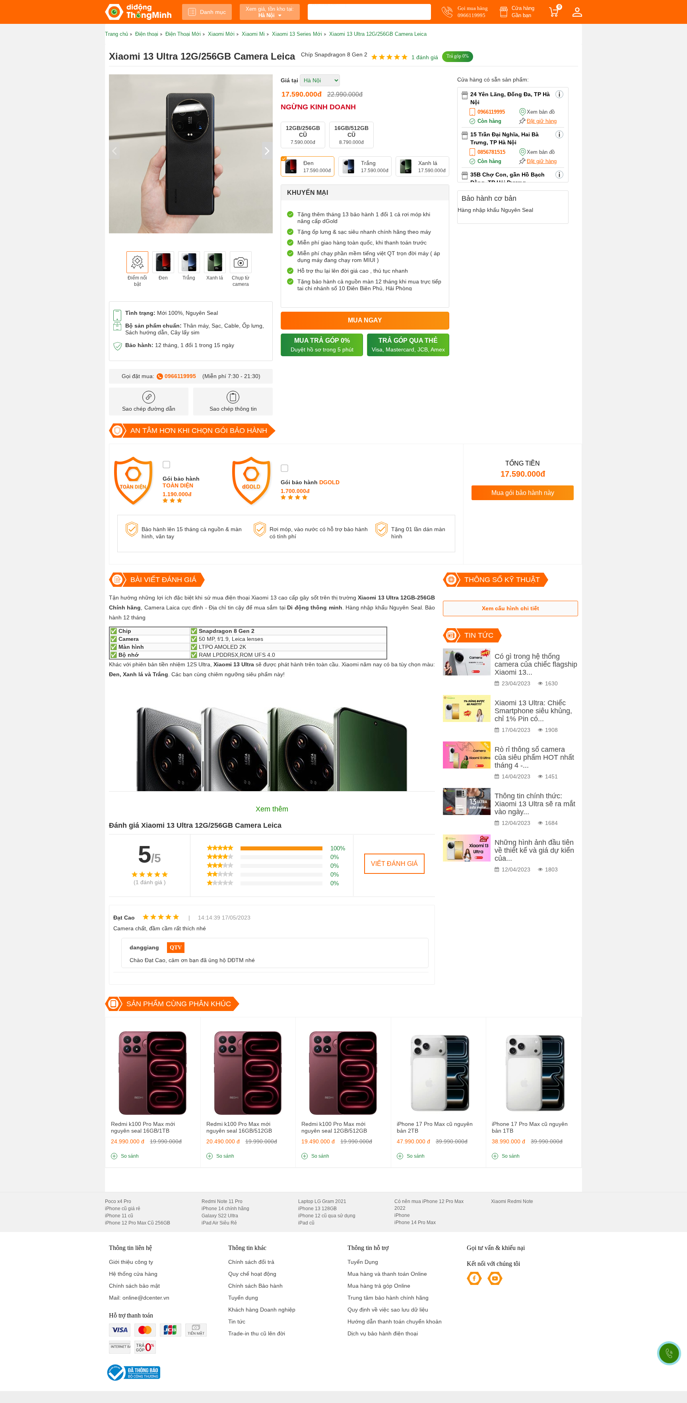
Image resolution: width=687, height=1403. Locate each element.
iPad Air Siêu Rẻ (219, 1223)
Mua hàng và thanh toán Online (387, 1274)
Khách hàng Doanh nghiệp (261, 1309)
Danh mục (213, 12)
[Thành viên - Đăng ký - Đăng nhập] (577, 12)
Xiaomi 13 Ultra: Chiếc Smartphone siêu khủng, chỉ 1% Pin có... (533, 711)
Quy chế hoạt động (252, 1274)
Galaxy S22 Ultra (220, 1216)
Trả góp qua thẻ (408, 345)
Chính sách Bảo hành (255, 1286)
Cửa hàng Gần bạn (523, 11)
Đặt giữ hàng (542, 121)
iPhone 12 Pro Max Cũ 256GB (137, 1223)
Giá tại (289, 80)
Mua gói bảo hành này (522, 492)
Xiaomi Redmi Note (512, 1201)
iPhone (402, 1215)
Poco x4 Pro (118, 1201)
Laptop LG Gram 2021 (322, 1201)
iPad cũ (306, 1223)
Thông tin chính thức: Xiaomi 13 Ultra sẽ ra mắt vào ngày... (535, 804)
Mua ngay (365, 320)
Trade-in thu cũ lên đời (256, 1333)
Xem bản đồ (541, 112)
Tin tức (236, 1321)
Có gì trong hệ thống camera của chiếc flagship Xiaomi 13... (536, 664)
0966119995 (180, 376)
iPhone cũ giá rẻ (122, 1208)
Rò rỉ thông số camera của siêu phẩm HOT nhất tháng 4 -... (534, 757)
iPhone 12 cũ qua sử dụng (326, 1216)
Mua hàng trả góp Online (378, 1286)
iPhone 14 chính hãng (225, 1208)
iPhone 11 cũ (119, 1216)
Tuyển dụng (243, 1297)
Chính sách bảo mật (134, 1286)
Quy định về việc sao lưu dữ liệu (387, 1309)
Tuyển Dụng (362, 1262)
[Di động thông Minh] (138, 12)
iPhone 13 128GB (317, 1208)
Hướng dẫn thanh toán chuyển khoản (394, 1321)
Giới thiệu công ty (131, 1262)
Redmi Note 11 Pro (222, 1201)
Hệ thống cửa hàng (133, 1274)
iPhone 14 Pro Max (415, 1222)
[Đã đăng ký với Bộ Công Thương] (132, 1372)
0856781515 (491, 152)
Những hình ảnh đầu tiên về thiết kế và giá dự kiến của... (534, 850)
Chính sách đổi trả (251, 1262)
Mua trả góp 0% (322, 345)
